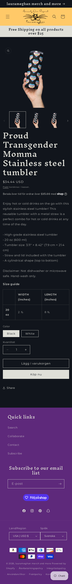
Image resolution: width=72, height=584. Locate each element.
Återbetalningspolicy (31, 568)
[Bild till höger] (68, 121)
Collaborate (16, 436)
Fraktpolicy (35, 574)
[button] (7, 16)
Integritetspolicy (56, 568)
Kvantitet (9, 342)
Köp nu (36, 374)
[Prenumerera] (60, 483)
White (30, 333)
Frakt (6, 187)
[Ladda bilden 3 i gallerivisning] (54, 120)
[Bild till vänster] (4, 121)
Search (13, 427)
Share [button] (11, 388)
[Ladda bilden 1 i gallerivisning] (17, 120)
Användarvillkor (16, 574)
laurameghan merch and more (33, 563)
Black (11, 333)
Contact (13, 445)
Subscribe (15, 453)
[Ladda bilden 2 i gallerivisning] (36, 120)
